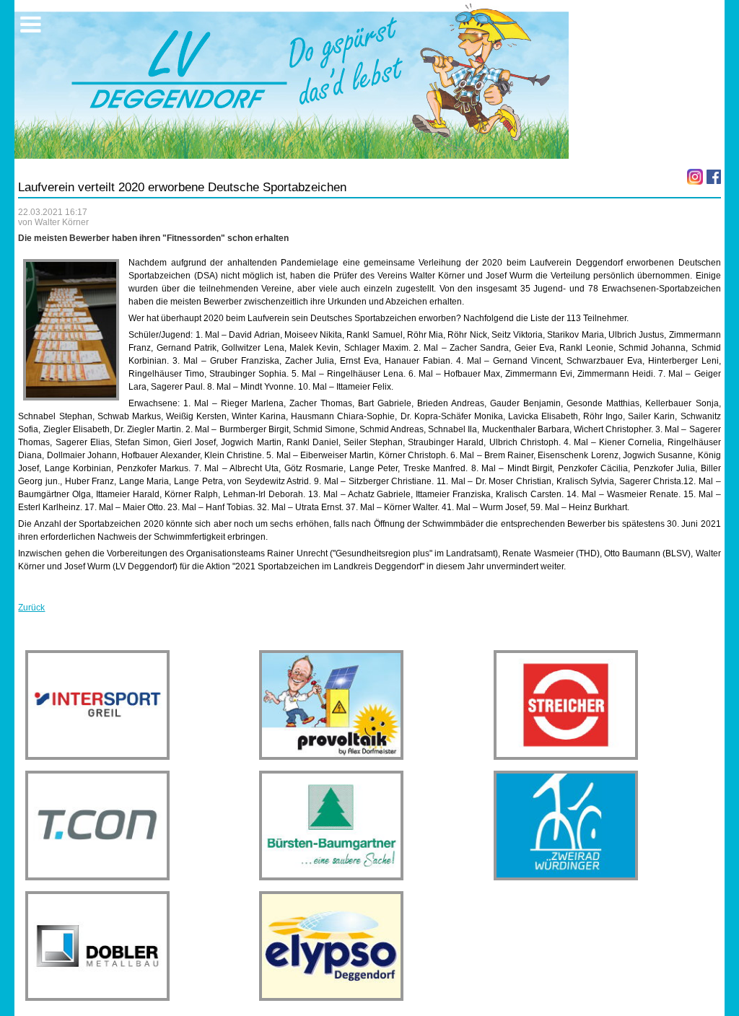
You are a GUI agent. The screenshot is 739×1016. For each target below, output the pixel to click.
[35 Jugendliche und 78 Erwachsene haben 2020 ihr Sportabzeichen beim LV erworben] (71, 329)
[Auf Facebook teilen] (714, 177)
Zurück (31, 608)
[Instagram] (695, 177)
